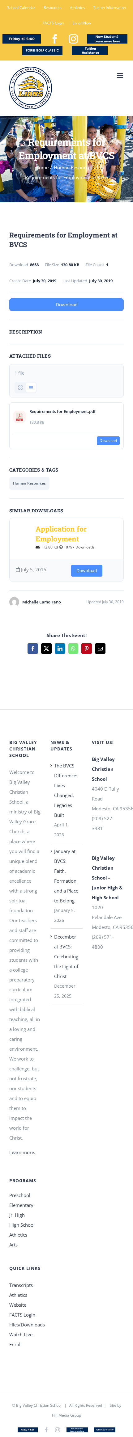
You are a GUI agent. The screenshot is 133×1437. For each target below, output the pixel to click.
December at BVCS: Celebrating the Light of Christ (66, 956)
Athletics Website (18, 1300)
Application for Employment (61, 533)
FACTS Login (22, 1315)
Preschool (19, 1195)
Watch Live (20, 1334)
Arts (13, 1245)
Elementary (21, 1205)
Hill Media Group (66, 1415)
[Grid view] (20, 388)
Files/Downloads (25, 1324)
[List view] (31, 388)
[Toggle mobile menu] (120, 75)
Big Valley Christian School (39, 1405)
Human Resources (29, 483)
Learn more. (22, 1152)
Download (67, 304)
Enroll (15, 1344)
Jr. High (17, 1215)
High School (22, 1225)
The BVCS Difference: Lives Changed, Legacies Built (65, 790)
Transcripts (21, 1285)
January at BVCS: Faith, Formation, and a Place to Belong (66, 876)
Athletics (18, 1235)
